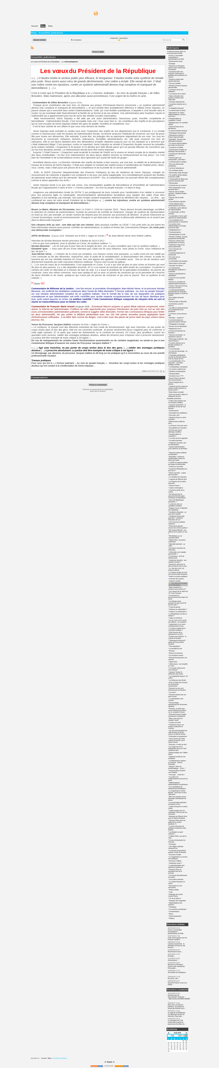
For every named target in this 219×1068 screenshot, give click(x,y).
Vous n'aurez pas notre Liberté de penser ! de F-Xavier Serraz (176, 740)
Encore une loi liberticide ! (178, 326)
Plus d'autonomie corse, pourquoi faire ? (177, 188)
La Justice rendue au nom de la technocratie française (177, 573)
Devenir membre (40, 40)
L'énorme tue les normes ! (178, 185)
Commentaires (174, 911)
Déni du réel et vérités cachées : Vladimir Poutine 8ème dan (177, 193)
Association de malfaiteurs (178, 413)
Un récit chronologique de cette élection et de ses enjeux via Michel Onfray (177, 732)
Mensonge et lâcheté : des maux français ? (177, 340)
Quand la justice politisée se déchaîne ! (177, 453)
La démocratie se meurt (177, 110)
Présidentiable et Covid (177, 234)
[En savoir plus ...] (121, 1066)
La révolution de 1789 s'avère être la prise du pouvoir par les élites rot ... (177, 1022)
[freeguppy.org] (96, 1066)
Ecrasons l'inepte (175, 855)
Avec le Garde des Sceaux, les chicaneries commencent (178, 684)
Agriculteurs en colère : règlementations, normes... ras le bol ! (177, 114)
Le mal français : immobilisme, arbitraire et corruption (177, 269)
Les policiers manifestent (177, 909)
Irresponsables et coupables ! (174, 435)
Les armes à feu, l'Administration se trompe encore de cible (177, 226)
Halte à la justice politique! (178, 576)
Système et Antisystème (177, 371)
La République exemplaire (178, 367)
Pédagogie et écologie (177, 324)
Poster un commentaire (98, 385)
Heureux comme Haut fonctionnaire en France (176, 241)
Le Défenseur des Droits (177, 680)
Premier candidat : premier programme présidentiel (177, 237)
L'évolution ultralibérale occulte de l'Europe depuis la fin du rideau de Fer (177, 357)
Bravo (171, 914)
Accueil (44, 1058)
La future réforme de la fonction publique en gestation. (176, 345)
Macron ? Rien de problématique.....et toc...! (176, 767)
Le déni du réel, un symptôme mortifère (175, 505)
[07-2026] (169, 1033)
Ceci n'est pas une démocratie (175, 250)
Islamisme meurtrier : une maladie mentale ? (177, 561)
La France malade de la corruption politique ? (177, 629)
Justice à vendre (174, 581)
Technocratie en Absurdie (178, 301)
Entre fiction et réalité (176, 392)
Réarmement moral (175, 61)
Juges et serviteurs (175, 618)
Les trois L (172, 692)
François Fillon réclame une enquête (176, 771)
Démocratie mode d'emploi (178, 173)
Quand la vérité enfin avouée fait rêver (176, 80)
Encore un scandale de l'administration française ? (177, 282)
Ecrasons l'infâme (175, 861)
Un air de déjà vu (175, 898)
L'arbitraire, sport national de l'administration (177, 209)
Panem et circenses (176, 653)
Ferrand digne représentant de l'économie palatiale (177, 704)
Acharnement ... (173, 960)
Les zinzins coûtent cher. (177, 369)
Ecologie (172, 64)
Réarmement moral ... (175, 952)
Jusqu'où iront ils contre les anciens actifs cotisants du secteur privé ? (178, 388)
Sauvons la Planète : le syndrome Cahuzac (176, 336)
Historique (172, 907)
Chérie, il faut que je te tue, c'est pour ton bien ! (178, 287)
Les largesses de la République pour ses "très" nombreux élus (177, 748)
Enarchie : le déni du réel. (178, 744)
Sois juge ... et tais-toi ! (177, 775)
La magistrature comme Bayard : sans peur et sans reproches (177, 792)
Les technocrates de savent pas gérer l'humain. (177, 321)
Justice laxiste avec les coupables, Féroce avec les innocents (177, 812)
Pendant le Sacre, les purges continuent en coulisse (176, 726)
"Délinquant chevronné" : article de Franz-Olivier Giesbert (177, 642)
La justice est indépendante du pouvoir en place (178, 778)
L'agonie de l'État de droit (178, 479)
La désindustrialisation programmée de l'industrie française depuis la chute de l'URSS (178, 292)
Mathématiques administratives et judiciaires (178, 783)
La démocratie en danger (178, 162)
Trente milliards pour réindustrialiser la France (176, 205)
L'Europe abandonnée (177, 102)
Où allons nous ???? (176, 376)
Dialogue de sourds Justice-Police (175, 895)
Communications (175, 232)
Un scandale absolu (176, 170)
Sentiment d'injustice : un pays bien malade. (177, 513)
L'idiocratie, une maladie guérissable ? (177, 553)
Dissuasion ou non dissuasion (175, 886)
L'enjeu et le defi (174, 722)
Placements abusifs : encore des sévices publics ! (178, 527)
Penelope (172, 844)
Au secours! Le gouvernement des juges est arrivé (178, 597)
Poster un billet (98, 52)
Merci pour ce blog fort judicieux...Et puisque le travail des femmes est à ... (177, 1006)
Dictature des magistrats (177, 901)
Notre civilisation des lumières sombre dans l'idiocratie (176, 97)
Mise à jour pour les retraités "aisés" (175, 719)
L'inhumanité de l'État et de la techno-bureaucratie (178, 180)
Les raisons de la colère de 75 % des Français (178, 592)
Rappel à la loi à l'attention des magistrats (177, 509)
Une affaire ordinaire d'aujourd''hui (175, 847)
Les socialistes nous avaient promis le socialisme (178, 221)
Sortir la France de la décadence (176, 127)
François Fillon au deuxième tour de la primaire (175, 871)
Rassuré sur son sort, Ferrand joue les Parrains (177, 689)
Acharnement (173, 411)
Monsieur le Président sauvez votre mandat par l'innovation (176, 67)
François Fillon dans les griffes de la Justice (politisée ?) (177, 822)
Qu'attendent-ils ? (175, 230)
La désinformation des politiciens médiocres (176, 866)
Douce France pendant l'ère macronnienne (176, 379)
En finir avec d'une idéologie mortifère (175, 431)
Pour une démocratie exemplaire (176, 165)
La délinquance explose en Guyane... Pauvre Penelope (177, 762)
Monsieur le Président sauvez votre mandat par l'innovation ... (176, 966)
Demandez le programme (178, 736)
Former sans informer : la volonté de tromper (177, 637)
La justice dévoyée (175, 440)
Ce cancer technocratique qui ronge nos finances (177, 144)
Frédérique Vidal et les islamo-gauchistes (176, 246)
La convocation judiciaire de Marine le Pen (177, 803)
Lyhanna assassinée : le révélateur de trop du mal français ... (176, 945)
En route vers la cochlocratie (174, 258)
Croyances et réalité (176, 147)
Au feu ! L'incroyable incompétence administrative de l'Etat (176, 57)
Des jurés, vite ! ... (174, 978)
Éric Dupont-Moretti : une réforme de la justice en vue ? (177, 532)
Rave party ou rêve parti (177, 263)
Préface (172, 918)
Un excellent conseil (176, 655)
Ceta (170, 892)
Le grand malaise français (178, 131)
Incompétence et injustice (178, 428)
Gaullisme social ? (175, 863)
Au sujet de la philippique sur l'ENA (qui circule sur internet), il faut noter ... (176, 1014)
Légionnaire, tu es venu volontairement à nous (176, 625)
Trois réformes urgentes (177, 201)
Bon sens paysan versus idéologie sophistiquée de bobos (177, 798)
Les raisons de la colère (177, 94)
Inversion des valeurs (176, 579)
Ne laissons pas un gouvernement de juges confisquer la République (177, 496)
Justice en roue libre (176, 466)
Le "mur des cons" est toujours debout (176, 569)
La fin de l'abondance (176, 168)
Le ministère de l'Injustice (178, 477)
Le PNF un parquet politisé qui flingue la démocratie (178, 463)
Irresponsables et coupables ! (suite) (174, 119)
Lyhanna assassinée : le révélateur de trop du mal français (177, 406)
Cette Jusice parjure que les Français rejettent (177, 401)
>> (186, 1036)
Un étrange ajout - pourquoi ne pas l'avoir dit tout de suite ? (177, 603)
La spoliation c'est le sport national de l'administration (177, 217)
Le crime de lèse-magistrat (178, 438)
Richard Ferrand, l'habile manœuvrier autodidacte (177, 715)
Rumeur (172, 651)
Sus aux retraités (175, 83)
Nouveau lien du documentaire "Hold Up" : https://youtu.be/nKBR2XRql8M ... (179, 997)
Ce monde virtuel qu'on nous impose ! (176, 669)
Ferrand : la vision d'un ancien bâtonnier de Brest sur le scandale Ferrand (177, 710)
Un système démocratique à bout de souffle (177, 176)
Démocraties (173, 183)
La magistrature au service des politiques (177, 858)
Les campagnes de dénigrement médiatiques (177, 787)
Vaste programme (175, 916)
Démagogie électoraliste (177, 133)
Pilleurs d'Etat (174, 890)
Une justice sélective (176, 879)
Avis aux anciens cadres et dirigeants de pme (177, 395)
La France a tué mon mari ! (178, 425)
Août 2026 (177, 1033)
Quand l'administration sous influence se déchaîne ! (177, 448)
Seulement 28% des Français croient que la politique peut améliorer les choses (177, 74)
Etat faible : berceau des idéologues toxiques (177, 140)
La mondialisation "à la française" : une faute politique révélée (176, 362)
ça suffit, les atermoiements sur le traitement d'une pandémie (178, 309)
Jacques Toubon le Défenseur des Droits (175, 673)
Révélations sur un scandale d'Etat (175, 537)
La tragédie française (176, 108)
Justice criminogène (176, 488)
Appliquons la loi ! (175, 329)
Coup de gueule (174, 607)
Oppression (173, 662)
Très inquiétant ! (174, 646)
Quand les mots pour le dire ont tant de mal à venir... (178, 565)
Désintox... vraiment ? (176, 318)
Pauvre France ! (174, 485)
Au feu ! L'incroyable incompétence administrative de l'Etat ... (176, 931)
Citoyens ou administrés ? (178, 609)
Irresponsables (174, 374)
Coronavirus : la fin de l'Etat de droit (176, 557)
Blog (49, 1058)
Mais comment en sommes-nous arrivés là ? (177, 588)
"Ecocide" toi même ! (176, 266)
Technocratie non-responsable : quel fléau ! (177, 158)
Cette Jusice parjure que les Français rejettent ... (177, 938)
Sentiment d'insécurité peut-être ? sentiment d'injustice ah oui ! (176, 518)
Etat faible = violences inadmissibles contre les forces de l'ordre (176, 458)
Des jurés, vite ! (174, 415)
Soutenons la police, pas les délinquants (177, 443)
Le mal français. (174, 349)
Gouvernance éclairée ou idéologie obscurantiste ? (177, 150)
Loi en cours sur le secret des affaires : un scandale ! (177, 621)
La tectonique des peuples (178, 261)
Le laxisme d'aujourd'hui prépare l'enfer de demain (177, 851)
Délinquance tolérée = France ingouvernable (176, 136)
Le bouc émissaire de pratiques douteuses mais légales (177, 828)
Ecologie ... (171, 956)
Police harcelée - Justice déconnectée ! (177, 474)
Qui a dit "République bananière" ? (176, 501)
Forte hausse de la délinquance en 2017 (175, 633)
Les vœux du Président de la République (178, 584)
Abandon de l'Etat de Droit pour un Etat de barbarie (177, 817)
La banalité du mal (175, 648)
